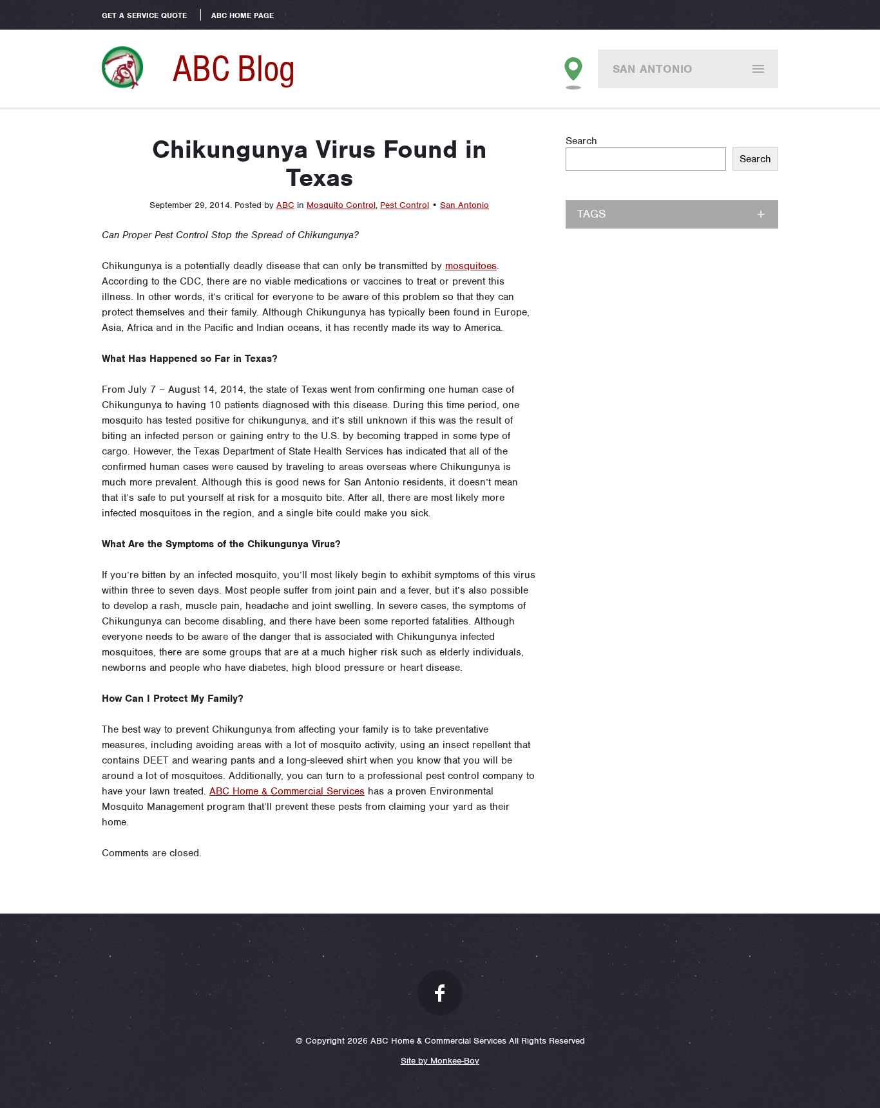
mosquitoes (471, 265)
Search (581, 141)
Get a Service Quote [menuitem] (144, 15)
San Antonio (653, 69)
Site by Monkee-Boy (440, 1060)
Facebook (440, 992)
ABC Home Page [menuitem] (242, 15)
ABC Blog (234, 68)
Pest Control (404, 205)
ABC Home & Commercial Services (287, 791)
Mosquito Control (341, 205)
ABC (285, 205)
